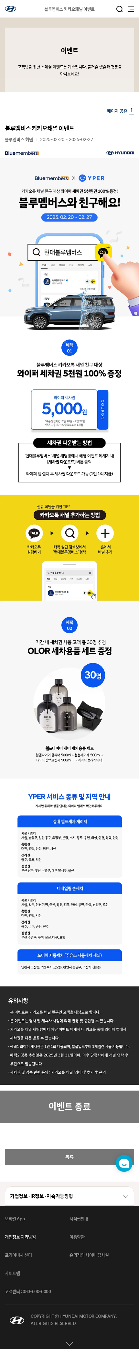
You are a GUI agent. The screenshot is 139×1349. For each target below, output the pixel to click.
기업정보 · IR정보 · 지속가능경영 (41, 1196)
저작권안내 (79, 1219)
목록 (69, 1157)
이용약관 (77, 1237)
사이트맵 (12, 1273)
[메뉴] (131, 9)
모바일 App (15, 1219)
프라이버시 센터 (18, 1255)
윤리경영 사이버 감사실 (89, 1255)
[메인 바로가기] (10, 9)
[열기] (69, 1342)
